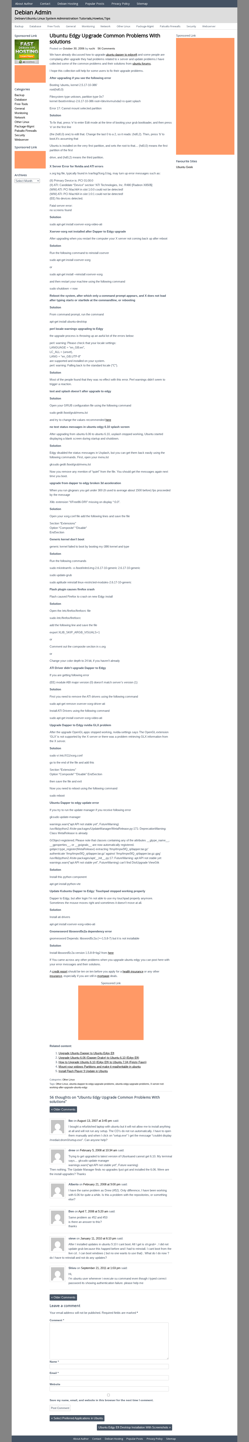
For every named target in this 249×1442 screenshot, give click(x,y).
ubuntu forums (141, 63)
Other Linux (123, 26)
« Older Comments (63, 1109)
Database (35, 26)
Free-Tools (53, 26)
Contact (45, 3)
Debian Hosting (67, 3)
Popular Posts (94, 3)
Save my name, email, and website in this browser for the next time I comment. (101, 1400)
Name (54, 1361)
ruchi (92, 48)
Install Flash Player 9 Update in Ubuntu (83, 1071)
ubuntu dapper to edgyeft (121, 54)
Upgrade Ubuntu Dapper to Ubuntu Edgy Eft (86, 1053)
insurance (56, 976)
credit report (59, 971)
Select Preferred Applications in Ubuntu (77, 1418)
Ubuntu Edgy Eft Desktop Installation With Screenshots (134, 1427)
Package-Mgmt (145, 26)
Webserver (209, 26)
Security (191, 26)
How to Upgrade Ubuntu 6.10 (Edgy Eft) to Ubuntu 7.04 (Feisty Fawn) (102, 1062)
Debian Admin (33, 12)
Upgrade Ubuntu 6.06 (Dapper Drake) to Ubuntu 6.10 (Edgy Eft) (99, 1057)
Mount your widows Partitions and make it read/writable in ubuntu (100, 1066)
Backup (19, 26)
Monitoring (88, 26)
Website (55, 1384)
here (108, 419)
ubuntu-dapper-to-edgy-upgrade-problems (91, 1084)
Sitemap (142, 3)
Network (105, 26)
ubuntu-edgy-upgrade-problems (132, 1084)
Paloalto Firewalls (170, 26)
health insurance (133, 971)
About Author (24, 3)
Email (54, 1373)
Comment (57, 1320)
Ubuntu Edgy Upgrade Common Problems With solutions (105, 38)
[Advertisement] (111, 1013)
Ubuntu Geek (184, 167)
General (71, 26)
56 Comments (106, 48)
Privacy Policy (120, 3)
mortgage (103, 976)
